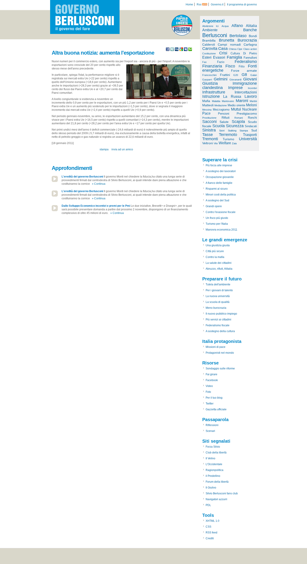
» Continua (98, 183)
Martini (253, 101)
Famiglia (234, 57)
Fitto (242, 66)
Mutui (236, 109)
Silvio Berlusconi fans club (222, 493)
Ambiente (210, 30)
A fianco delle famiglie (219, 182)
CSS (208, 526)
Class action (250, 49)
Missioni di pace (215, 347)
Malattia (216, 101)
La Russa (232, 96)
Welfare (225, 143)
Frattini (225, 75)
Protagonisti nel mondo (220, 352)
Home (189, 4)
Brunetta (226, 40)
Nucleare (249, 109)
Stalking (232, 130)
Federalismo (246, 61)
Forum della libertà (217, 481)
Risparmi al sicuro (217, 188)
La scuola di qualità (217, 302)
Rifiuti (225, 117)
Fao (204, 62)
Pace (206, 113)
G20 (235, 75)
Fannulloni (250, 57)
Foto (208, 391)
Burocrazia (247, 40)
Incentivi (252, 88)
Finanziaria (212, 66)
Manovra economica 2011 (221, 229)
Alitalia (251, 26)
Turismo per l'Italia (217, 223)
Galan (253, 75)
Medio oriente (236, 105)
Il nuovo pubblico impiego (221, 313)
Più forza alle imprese (219, 165)
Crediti (210, 538)
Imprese (235, 87)
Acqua (225, 26)
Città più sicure (215, 251)
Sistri (222, 130)
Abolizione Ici (210, 26)
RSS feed (211, 532)
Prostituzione (209, 117)
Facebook (212, 380)
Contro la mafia (215, 257)
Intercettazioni (246, 92)
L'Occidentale (214, 464)
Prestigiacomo (247, 113)
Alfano (237, 25)
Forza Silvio (213, 446)
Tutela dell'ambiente (218, 284)
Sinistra (209, 130)
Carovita (209, 48)
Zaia (234, 143)
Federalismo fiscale (217, 325)
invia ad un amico (122, 149)
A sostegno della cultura (220, 331)
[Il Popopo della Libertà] (181, 34)
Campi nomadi (229, 44)
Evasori (219, 57)
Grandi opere (214, 206)
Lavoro (251, 96)
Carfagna (250, 44)
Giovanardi (235, 79)
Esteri (206, 57)
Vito (216, 143)
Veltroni (207, 143)
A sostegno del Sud (217, 200)
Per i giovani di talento (219, 290)
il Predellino (213, 475)
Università (248, 139)
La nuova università (218, 296)
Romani (238, 117)
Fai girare (211, 374)
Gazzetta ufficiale (216, 409)
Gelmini (220, 79)
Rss (199, 4)
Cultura (235, 53)
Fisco (230, 66)
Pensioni (223, 113)
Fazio (220, 62)
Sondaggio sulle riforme (220, 368)
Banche (250, 30)
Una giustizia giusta (218, 245)
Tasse (207, 134)
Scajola (238, 121)
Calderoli (208, 44)
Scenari (210, 431)
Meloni (251, 105)
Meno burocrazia (216, 307)
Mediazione (220, 105)
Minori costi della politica (221, 194)
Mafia (206, 101)
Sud (254, 130)
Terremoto (228, 134)
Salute (224, 122)
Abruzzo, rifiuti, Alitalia (219, 268)
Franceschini (209, 75)
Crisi (223, 53)
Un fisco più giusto (217, 218)
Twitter (210, 403)
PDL (208, 505)
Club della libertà (216, 452)
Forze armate (244, 70)
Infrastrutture (213, 92)
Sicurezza (235, 126)
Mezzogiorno (221, 109)
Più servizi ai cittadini (218, 319)
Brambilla (209, 40)
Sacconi (209, 121)
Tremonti (210, 139)
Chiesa (232, 49)
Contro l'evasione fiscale (221, 212)
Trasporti (250, 135)
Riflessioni (212, 425)
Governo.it (217, 4)
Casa (223, 48)
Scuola (218, 126)
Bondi (253, 36)
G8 (244, 74)
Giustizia (210, 83)
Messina (206, 109)
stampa (104, 149)
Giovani (250, 79)
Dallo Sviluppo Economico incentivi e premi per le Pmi (96, 205)
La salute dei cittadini (218, 262)
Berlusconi (214, 35)
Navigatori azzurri (216, 499)
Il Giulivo (211, 487)
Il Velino (210, 458)
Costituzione (209, 53)
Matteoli (208, 105)
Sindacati (251, 126)
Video (209, 386)
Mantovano (228, 101)
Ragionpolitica (214, 470)
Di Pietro (250, 53)
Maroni (242, 100)
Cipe (239, 49)
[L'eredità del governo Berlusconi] (55, 181)
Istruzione (211, 96)
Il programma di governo (242, 4)
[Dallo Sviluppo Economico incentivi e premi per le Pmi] (55, 210)
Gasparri (207, 79)
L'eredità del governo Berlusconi (82, 176)
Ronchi (252, 117)
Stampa (244, 130)
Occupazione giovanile (220, 177)
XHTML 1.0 (212, 520)
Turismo (228, 139)
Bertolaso (238, 35)
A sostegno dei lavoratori (221, 171)
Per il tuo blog (214, 397)
